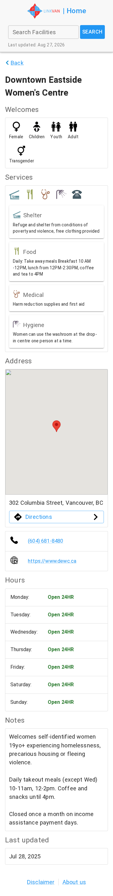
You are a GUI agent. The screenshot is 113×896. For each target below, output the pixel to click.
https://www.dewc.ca (52, 561)
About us (74, 882)
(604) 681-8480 (45, 541)
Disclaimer (41, 882)
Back (17, 63)
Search (92, 32)
